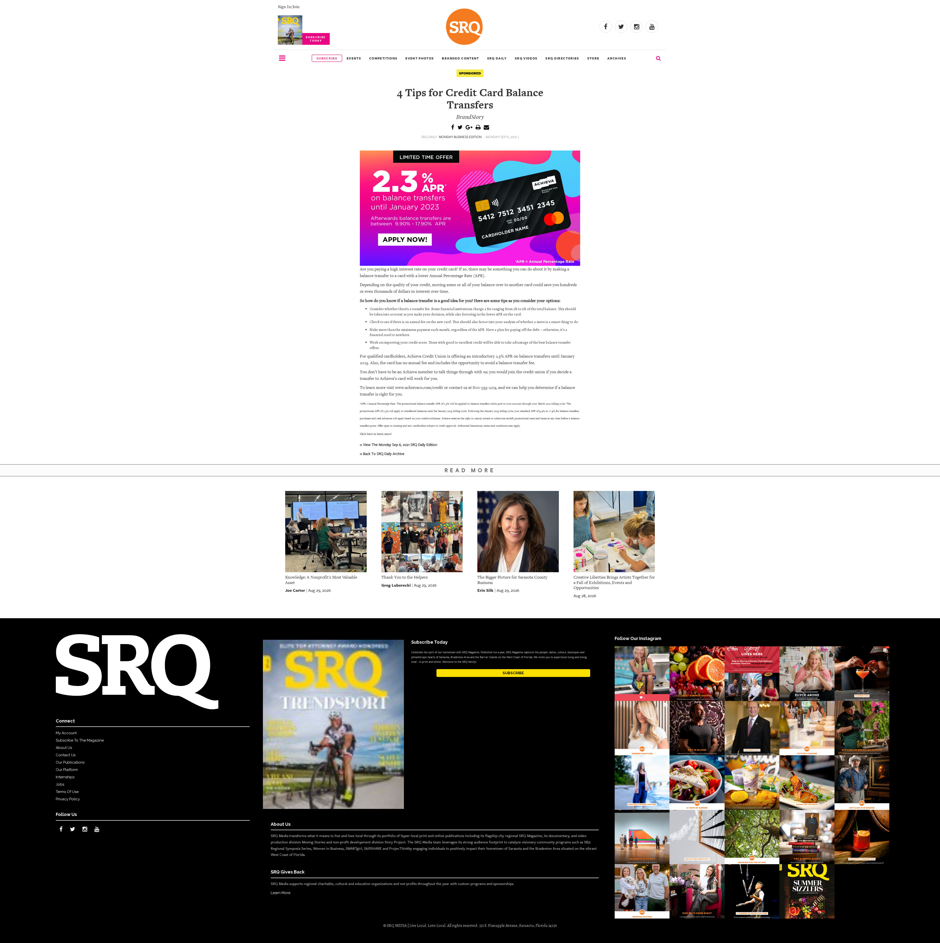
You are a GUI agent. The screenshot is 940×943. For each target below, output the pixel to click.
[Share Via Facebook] (452, 127)
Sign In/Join (289, 7)
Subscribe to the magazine (80, 740)
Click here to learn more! (376, 434)
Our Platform (67, 770)
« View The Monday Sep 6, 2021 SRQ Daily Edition (398, 444)
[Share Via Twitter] (460, 127)
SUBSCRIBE (513, 673)
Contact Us (65, 755)
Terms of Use (67, 792)
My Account (66, 733)
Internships (65, 777)
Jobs (60, 784)
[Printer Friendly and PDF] (478, 127)
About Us (64, 747)
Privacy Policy (68, 799)
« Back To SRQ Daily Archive (382, 453)
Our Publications (70, 762)
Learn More (280, 893)
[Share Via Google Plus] (469, 127)
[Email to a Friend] (486, 127)
